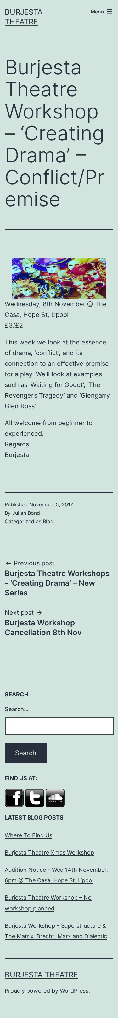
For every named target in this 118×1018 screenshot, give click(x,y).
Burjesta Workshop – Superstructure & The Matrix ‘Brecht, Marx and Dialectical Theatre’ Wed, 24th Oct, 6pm (58, 932)
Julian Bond (26, 513)
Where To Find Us (28, 835)
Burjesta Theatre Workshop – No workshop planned (48, 902)
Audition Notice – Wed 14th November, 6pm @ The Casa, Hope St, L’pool (56, 875)
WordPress (74, 990)
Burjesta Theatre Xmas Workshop (49, 852)
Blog (48, 521)
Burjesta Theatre (41, 974)
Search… (17, 709)
